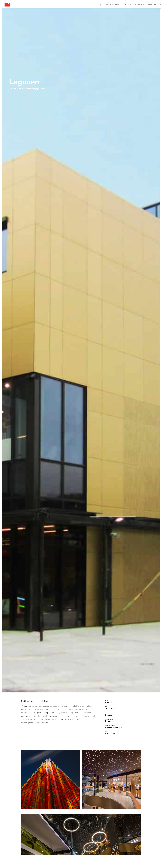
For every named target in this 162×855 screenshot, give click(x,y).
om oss (127, 4)
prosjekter (112, 4)
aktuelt (139, 4)
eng (160, 5)
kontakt (153, 4)
